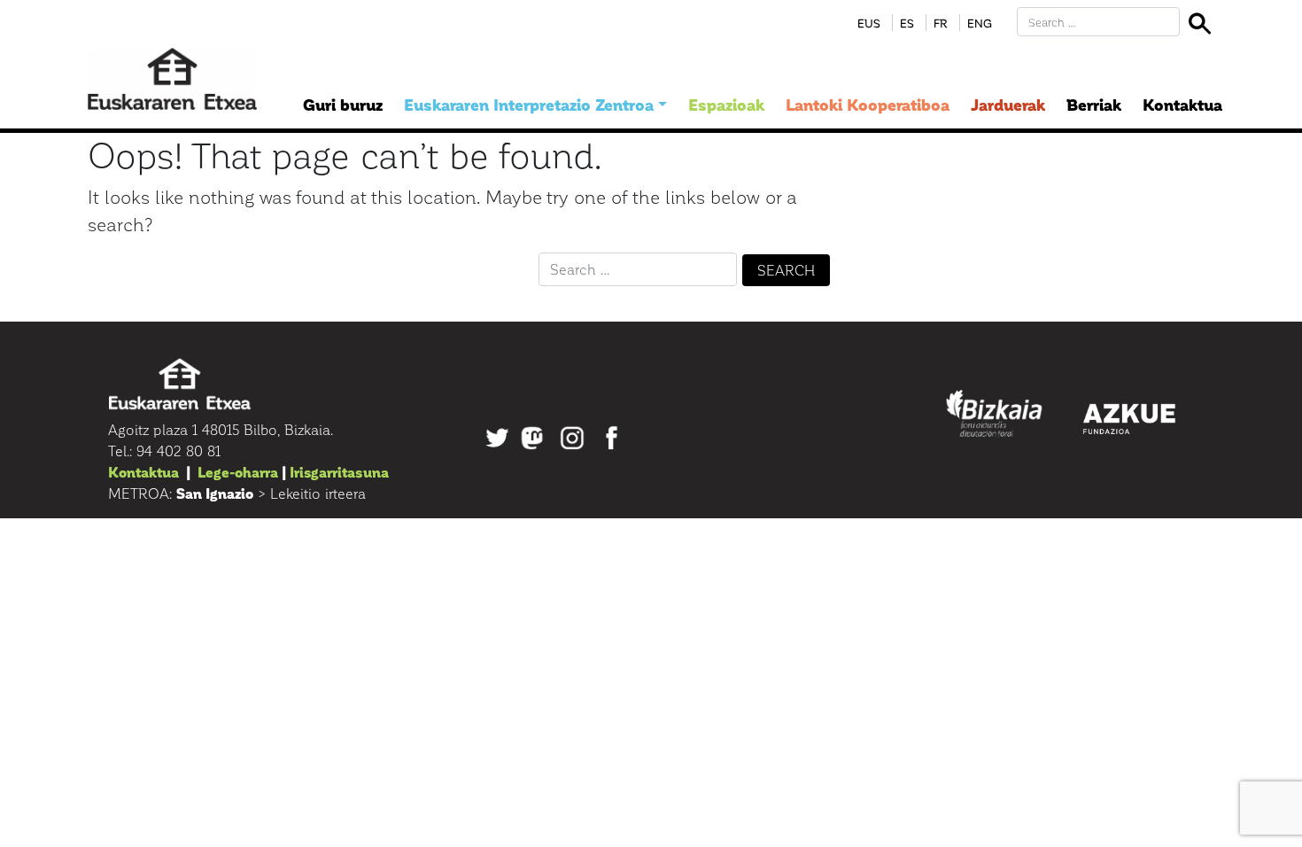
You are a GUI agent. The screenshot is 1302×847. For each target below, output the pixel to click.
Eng (979, 22)
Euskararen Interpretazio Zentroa (529, 104)
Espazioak (726, 104)
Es (907, 22)
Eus (868, 22)
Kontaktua (1182, 104)
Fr (941, 22)
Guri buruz (343, 104)
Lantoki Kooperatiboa (867, 104)
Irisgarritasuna (339, 471)
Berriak (1093, 104)
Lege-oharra (238, 471)
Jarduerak (1008, 104)
